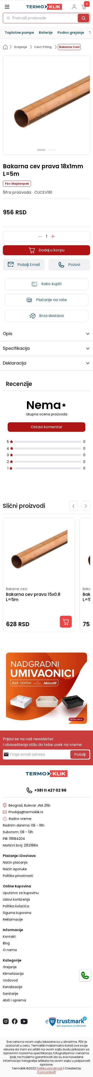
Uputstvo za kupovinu (21, 892)
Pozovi (74, 264)
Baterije (46, 32)
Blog (6, 943)
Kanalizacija (12, 987)
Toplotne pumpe (19, 32)
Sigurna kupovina (17, 912)
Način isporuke (15, 869)
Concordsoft (46, 1072)
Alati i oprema (14, 1000)
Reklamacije (13, 919)
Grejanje (10, 967)
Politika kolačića (16, 906)
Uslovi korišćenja (16, 899)
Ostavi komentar (46, 427)
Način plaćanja (15, 862)
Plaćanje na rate (51, 300)
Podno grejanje (70, 32)
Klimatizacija (13, 973)
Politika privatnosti (18, 875)
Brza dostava (51, 315)
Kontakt (9, 936)
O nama (10, 949)
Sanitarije (10, 993)
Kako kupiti (51, 284)
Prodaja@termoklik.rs (26, 812)
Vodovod (10, 980)
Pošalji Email (28, 264)
